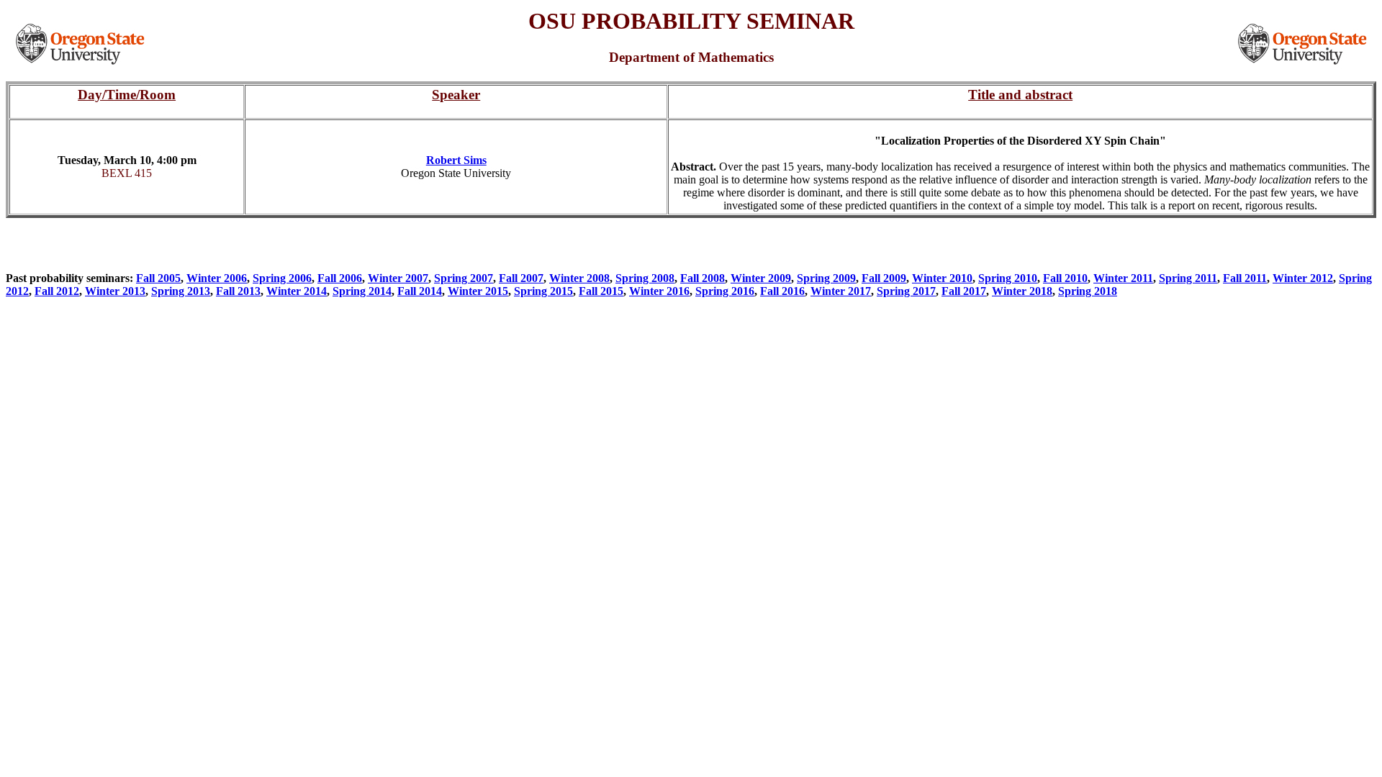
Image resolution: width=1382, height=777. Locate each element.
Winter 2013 (115, 291)
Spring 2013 (180, 291)
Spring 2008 (644, 278)
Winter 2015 (478, 291)
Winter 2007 (398, 278)
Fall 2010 (1065, 278)
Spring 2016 (724, 291)
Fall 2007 (521, 278)
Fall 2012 (57, 291)
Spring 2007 (463, 278)
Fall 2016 (782, 291)
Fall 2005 (158, 278)
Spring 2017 (906, 291)
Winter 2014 (296, 291)
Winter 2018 (1022, 291)
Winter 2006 (216, 278)
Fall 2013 (238, 291)
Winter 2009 (761, 278)
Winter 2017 (840, 291)
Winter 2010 (942, 278)
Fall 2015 (601, 291)
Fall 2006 (339, 278)
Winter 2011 (1123, 278)
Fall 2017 (963, 291)
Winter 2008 (579, 278)
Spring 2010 (1007, 278)
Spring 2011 (1188, 278)
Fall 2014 (419, 291)
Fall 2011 (1245, 278)
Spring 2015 (543, 291)
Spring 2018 (1087, 291)
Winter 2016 (659, 291)
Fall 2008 (702, 278)
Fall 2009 (884, 278)
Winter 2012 (1303, 278)
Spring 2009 (826, 278)
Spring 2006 (282, 278)
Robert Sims (456, 160)
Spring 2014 (362, 291)
